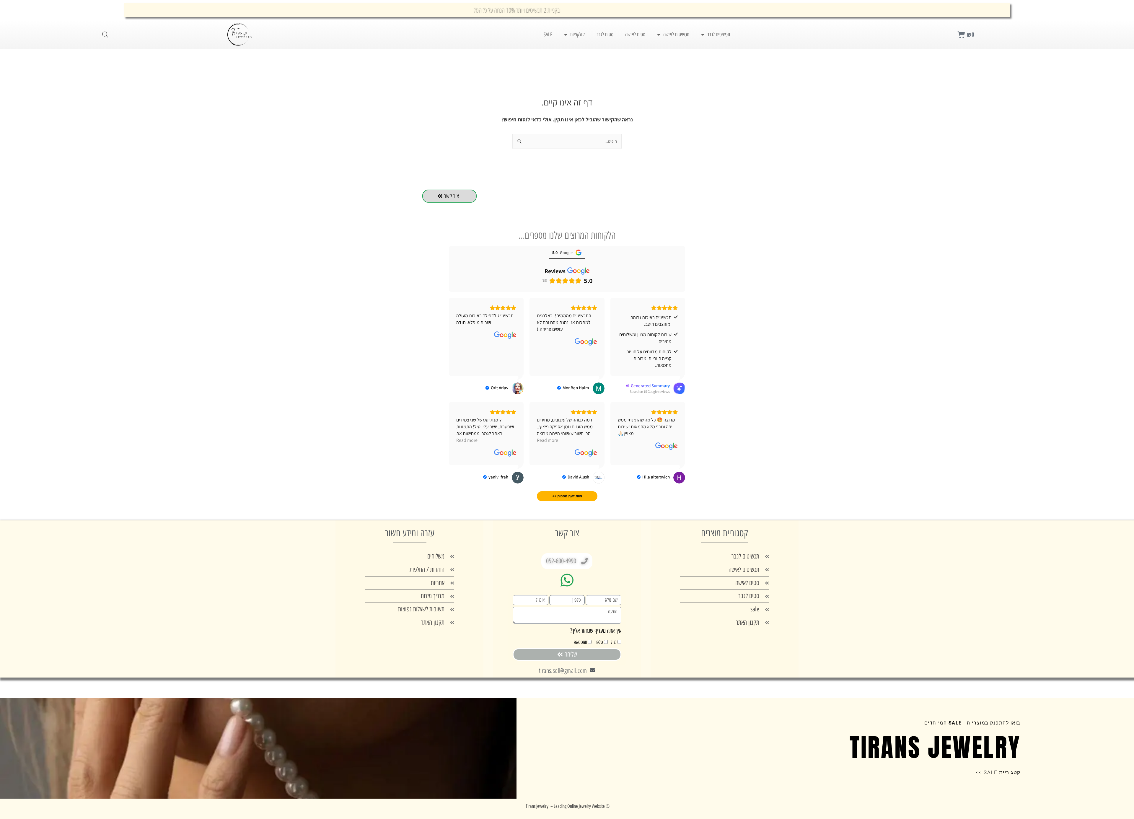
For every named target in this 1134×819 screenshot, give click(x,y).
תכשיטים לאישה (676, 34)
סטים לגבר (605, 34)
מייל (614, 642)
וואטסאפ (580, 642)
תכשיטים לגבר (718, 34)
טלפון (598, 642)
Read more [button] (547, 440)
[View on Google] (586, 342)
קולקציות (577, 34)
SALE (548, 34)
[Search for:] (567, 141)
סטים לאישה (635, 34)
